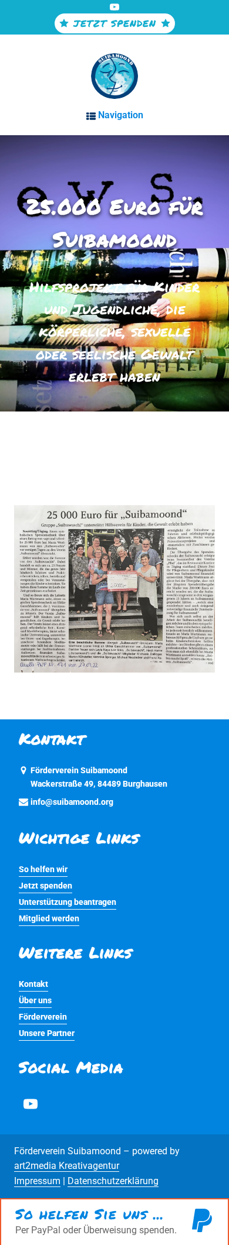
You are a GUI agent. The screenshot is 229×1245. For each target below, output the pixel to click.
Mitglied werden (49, 919)
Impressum (37, 1180)
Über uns (35, 1001)
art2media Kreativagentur (66, 1165)
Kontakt (33, 984)
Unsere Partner (47, 1033)
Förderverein (43, 1017)
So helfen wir (43, 869)
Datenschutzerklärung (113, 1180)
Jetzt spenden (45, 886)
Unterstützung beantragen (67, 902)
